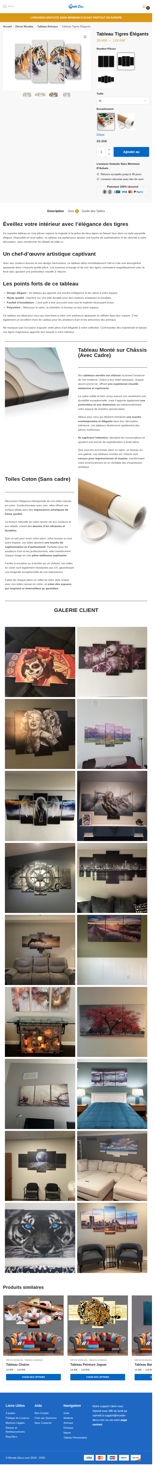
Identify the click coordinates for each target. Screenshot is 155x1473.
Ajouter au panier (131, 153)
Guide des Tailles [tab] (93, 211)
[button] (85, 37)
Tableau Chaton (17, 1364)
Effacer (101, 134)
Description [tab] (55, 211)
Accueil (7, 26)
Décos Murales (24, 26)
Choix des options (33, 1377)
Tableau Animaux (47, 26)
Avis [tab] (73, 211)
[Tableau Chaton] (33, 1325)
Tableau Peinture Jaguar (88, 1364)
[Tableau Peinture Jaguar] (97, 1325)
